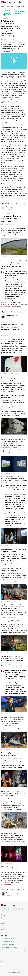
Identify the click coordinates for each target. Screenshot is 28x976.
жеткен (8, 884)
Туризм (13, 889)
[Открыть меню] (25, 2)
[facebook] (11, 909)
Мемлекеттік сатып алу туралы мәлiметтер (13, 950)
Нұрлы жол (5, 203)
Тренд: (3, 6)
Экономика (4, 926)
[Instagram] (2, 39)
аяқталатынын (9, 306)
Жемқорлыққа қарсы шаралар (9, 947)
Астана (13, 312)
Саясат (3, 920)
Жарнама (3, 964)
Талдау (3, 923)
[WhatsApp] (5, 39)
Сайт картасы (5, 959)
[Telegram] (8, 39)
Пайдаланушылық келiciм (7, 938)
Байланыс (3, 962)
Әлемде (3, 929)
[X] (14, 39)
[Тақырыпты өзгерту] (20, 2)
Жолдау (18, 203)
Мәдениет (5, 889)
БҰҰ (12, 203)
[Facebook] (11, 39)
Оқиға (2, 918)
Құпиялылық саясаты (7, 941)
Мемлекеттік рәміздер (7, 944)
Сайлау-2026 (9, 6)
